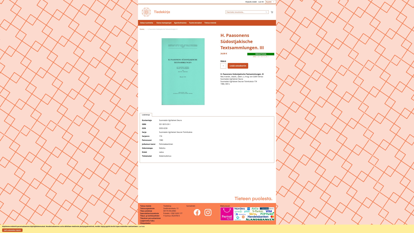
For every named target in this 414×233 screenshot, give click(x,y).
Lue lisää (142, 226)
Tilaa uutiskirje (146, 211)
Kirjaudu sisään (251, 2)
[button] (270, 2)
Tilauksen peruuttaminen (150, 218)
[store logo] (156, 12)
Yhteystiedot (145, 223)
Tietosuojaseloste (147, 208)
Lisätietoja (146, 115)
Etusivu (142, 29)
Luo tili (261, 2)
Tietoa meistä (145, 206)
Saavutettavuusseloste (149, 213)
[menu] (207, 23)
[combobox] (247, 12)
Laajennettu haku (147, 221)
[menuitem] (147, 23)
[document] (207, 229)
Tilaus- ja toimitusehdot (149, 216)
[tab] (146, 114)
